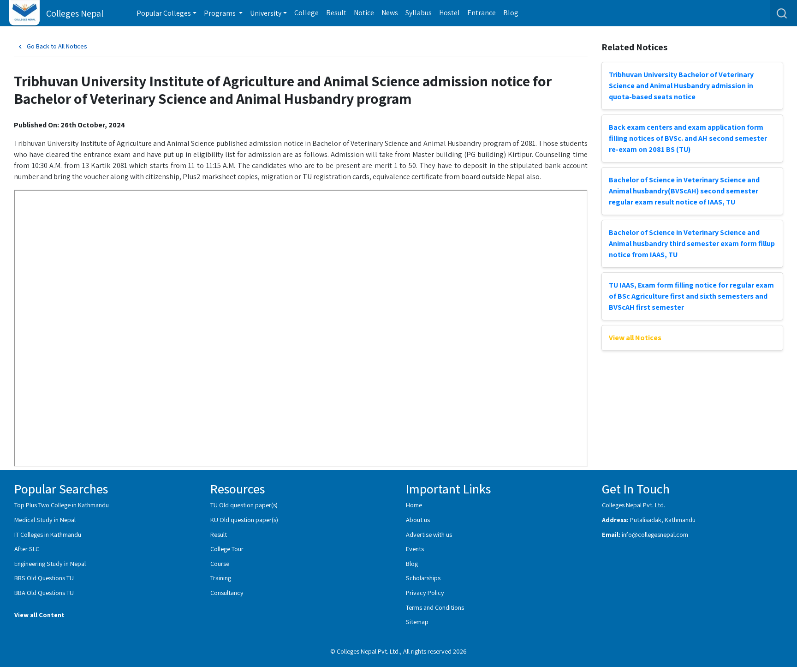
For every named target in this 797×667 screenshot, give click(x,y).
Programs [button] (220, 13)
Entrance (481, 13)
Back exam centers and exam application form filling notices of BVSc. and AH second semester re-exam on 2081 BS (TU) (688, 138)
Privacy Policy (425, 592)
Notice (364, 13)
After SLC (26, 548)
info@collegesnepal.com (655, 534)
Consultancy (227, 592)
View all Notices (635, 338)
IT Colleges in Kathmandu (47, 534)
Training (220, 577)
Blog (510, 13)
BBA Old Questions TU (44, 592)
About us (418, 519)
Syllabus (418, 13)
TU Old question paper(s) (244, 504)
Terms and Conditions (435, 607)
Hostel (449, 13)
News (389, 13)
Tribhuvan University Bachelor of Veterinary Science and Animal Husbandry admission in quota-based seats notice (681, 86)
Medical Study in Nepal (45, 519)
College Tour (227, 548)
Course (219, 563)
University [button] (265, 13)
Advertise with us (429, 534)
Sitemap (417, 621)
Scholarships (423, 577)
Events (415, 548)
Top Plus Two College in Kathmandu (61, 504)
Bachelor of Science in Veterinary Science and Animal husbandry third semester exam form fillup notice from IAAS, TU (692, 243)
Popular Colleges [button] (164, 13)
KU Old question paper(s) (244, 519)
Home (414, 504)
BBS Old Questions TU (44, 577)
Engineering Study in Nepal (50, 563)
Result (336, 13)
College (306, 13)
